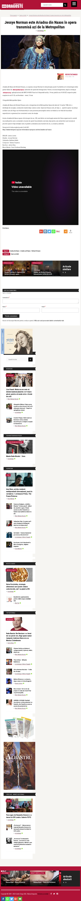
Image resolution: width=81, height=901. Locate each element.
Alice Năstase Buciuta (13, 399)
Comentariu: (6, 297)
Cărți (8, 801)
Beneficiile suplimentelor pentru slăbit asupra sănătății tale (22, 599)
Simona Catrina (18, 683)
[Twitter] (49, 231)
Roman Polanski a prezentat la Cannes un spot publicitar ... (15, 883)
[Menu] (74, 4)
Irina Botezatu (18, 548)
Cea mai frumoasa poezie (14, 442)
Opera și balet (22, 15)
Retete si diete (11, 570)
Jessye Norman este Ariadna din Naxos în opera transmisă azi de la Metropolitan (50, 15)
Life (32, 873)
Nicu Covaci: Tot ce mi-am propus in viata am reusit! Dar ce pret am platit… (22, 690)
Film (8, 475)
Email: (43, 306)
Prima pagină (13, 15)
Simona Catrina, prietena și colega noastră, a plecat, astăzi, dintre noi (23, 650)
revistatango (40, 30)
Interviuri (10, 375)
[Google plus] (41, 231)
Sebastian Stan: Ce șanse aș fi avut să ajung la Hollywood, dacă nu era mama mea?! (22, 523)
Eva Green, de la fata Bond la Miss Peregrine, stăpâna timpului (22, 544)
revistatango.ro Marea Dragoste (22, 537)
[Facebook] (3, 899)
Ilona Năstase (11, 498)
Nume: (5, 306)
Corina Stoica (11, 643)
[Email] (20, 899)
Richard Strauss (36, 251)
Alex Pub (17, 603)
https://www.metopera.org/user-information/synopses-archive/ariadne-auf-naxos (27, 130)
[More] (66, 231)
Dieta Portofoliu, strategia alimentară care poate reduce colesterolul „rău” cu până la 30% (18, 586)
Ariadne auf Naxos (25, 251)
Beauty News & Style (8, 873)
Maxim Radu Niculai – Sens (15, 456)
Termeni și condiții (43, 894)
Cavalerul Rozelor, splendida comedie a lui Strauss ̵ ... (17, 273)
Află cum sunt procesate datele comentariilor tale (49, 320)
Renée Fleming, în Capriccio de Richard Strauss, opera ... (44, 273)
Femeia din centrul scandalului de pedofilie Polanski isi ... (44, 883)
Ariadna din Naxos (15, 251)
